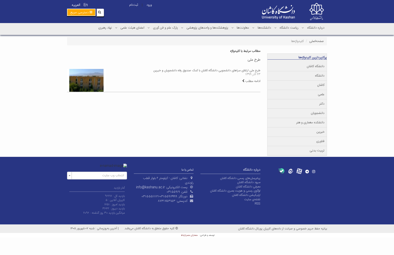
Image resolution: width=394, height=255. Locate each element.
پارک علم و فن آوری (165, 28)
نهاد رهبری (105, 28)
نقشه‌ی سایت (252, 199)
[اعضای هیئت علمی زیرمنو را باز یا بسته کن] (116, 27)
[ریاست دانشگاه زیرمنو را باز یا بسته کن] (275, 27)
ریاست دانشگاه (289, 28)
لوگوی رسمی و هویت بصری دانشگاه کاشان (235, 190)
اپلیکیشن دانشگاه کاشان (246, 195)
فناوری (320, 141)
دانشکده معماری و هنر (310, 122)
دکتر (321, 104)
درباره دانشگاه (315, 28)
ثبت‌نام (133, 5)
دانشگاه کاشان (315, 66)
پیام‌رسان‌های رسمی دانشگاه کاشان (240, 178)
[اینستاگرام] (313, 171)
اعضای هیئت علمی (132, 28)
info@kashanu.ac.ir (150, 187)
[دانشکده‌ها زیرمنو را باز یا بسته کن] (253, 27)
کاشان (320, 85)
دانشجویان (317, 113)
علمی (321, 94)
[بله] (281, 171)
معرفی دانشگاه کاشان (248, 186)
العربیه (76, 5)
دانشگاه (319, 76)
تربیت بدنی (317, 150)
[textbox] (98, 175)
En (85, 5)
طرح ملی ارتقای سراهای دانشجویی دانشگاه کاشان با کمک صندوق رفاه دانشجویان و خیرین (206, 70)
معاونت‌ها (243, 28)
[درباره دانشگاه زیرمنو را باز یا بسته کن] (303, 27)
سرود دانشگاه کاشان (248, 182)
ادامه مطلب (252, 81)
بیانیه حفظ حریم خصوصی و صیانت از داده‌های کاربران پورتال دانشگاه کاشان (282, 228)
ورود (149, 5)
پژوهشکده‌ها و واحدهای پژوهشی (207, 28)
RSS (257, 203)
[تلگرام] (307, 171)
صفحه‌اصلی (316, 41)
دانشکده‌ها (264, 28)
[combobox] (97, 175)
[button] (81, 12)
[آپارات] (299, 171)
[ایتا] (290, 171)
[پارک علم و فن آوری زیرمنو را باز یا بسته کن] (149, 27)
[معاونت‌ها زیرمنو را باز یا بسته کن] (233, 27)
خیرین (320, 132)
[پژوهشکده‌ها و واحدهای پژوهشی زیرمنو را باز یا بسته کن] (182, 27)
